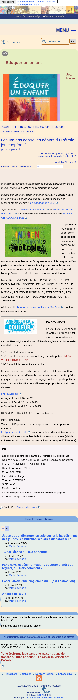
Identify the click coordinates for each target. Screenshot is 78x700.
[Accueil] (39, 18)
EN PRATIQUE (10, 393)
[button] (73, 29)
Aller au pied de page (28, 4)
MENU (62, 30)
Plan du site (11, 674)
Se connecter (14, 42)
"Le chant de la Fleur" (42, 202)
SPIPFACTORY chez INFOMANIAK (45, 697)
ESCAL (41, 695)
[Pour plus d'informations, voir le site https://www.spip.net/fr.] (46, 692)
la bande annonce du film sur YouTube (37, 307)
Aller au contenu (25, 1)
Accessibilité (8, 2)
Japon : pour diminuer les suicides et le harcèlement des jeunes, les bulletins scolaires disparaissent (39, 537)
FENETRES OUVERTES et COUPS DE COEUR (38, 127)
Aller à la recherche (46, 1)
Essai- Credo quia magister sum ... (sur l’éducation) (38, 581)
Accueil (5, 127)
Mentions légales (44, 674)
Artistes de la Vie (14, 593)
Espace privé (65, 674)
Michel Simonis (65, 162)
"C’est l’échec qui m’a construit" (25, 552)
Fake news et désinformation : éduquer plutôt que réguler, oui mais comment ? (37, 566)
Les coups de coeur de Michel (17, 131)
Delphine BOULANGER (32, 209)
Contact (26, 674)
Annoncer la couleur (27, 507)
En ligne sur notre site (14, 432)
